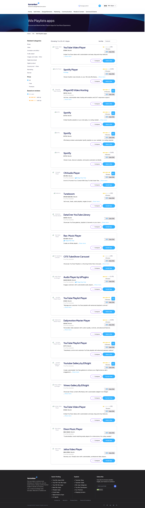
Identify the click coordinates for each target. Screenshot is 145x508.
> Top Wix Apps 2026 (57, 480)
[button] (110, 5)
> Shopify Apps (55, 490)
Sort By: (101, 41)
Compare (97, 60)
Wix (33, 33)
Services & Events (91, 11)
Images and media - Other (34, 57)
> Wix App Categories (80, 485)
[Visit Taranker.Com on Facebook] (104, 505)
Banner (29, 72)
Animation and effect (33, 50)
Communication (67, 11)
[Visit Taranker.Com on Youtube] (113, 505)
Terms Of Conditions (85, 500)
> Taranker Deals (79, 482)
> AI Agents (54, 497)
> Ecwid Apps (55, 492)
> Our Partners (78, 490)
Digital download (32, 60)
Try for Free (108, 376)
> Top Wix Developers (80, 487)
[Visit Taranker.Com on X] (107, 505)
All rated (31, 94)
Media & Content (79, 11)
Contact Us (57, 500)
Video (28, 47)
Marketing (57, 11)
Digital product (31, 63)
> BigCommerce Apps (57, 494)
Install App (109, 185)
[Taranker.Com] (34, 3)
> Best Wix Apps (56, 487)
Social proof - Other (33, 66)
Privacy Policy (73, 500)
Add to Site (109, 60)
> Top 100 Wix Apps (57, 485)
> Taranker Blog (79, 480)
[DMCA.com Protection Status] (100, 489)
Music (29, 44)
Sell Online (37, 11)
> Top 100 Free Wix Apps (58, 482)
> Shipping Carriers (79, 492)
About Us (65, 500)
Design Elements (47, 11)
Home (30, 11)
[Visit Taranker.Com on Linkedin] (110, 505)
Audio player (31, 53)
